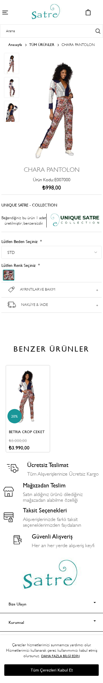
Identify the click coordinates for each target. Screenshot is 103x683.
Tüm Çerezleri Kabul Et (52, 670)
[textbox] (46, 31)
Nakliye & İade (34, 304)
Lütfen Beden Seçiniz (20, 241)
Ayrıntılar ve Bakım (37, 289)
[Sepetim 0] (88, 12)
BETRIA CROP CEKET (27, 431)
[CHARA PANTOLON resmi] (60, 160)
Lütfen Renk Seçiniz (19, 265)
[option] (28, 408)
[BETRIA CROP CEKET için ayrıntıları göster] (28, 395)
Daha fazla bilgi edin (60, 655)
